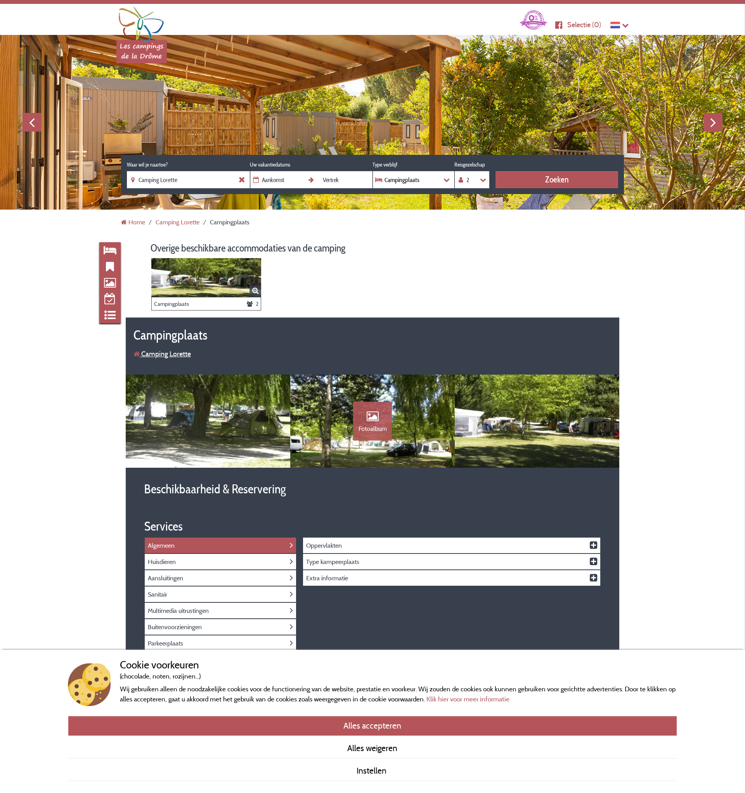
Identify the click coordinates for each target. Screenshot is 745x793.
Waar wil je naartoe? (147, 164)
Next (713, 122)
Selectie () (584, 24)
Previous (32, 122)
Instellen (372, 770)
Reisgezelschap (469, 164)
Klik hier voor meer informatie (467, 699)
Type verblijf (384, 164)
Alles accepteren (372, 725)
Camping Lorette (165, 353)
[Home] (141, 21)
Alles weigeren (372, 748)
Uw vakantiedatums (270, 164)
